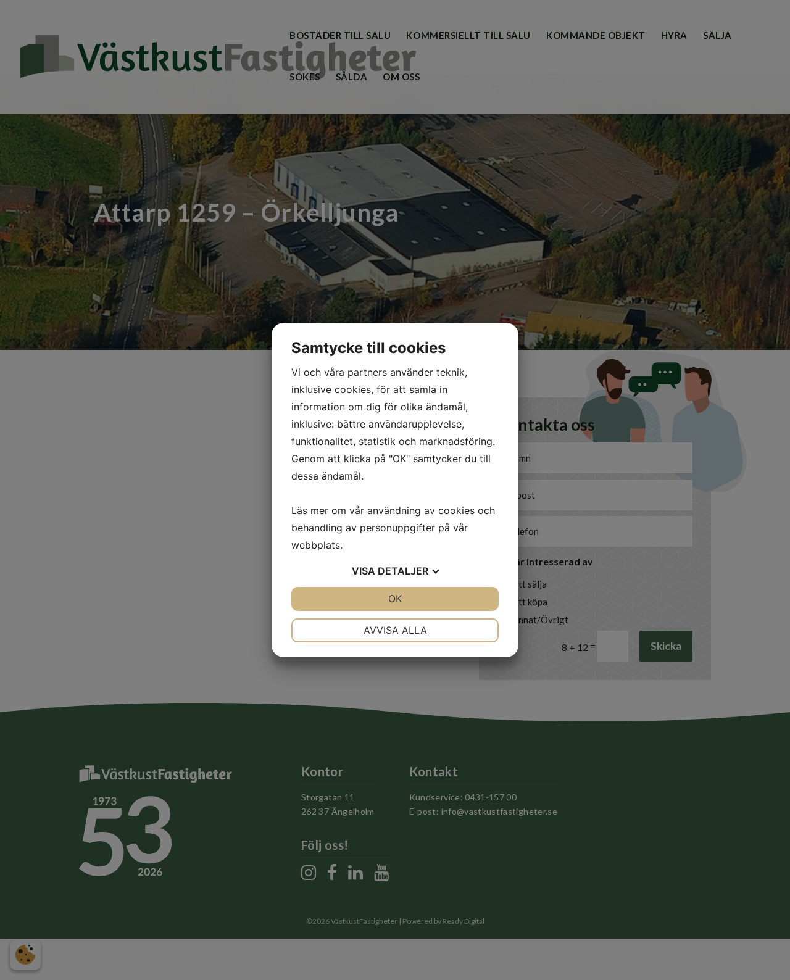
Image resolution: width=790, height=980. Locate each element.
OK (395, 598)
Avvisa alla (395, 630)
